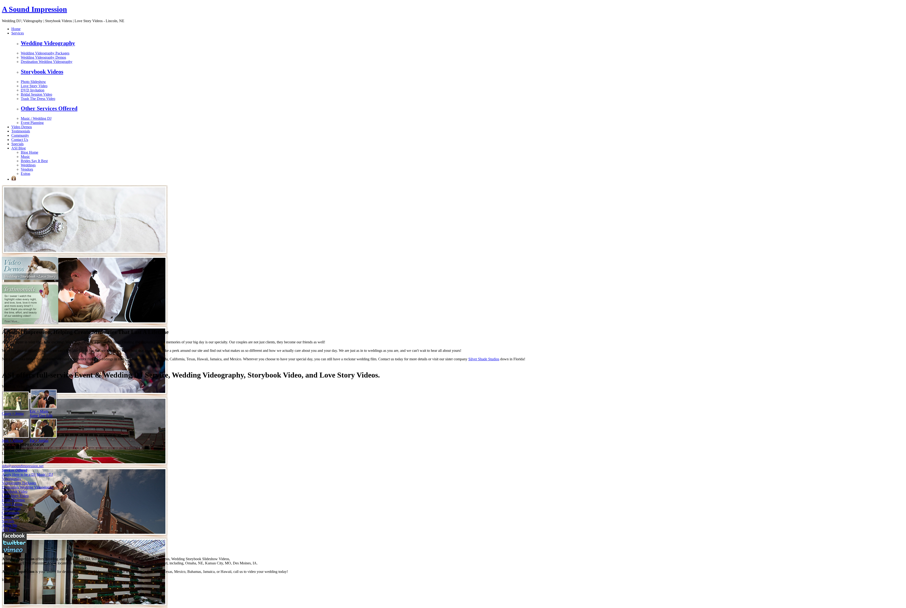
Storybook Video (14, 491)
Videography (11, 479)
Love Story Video (34, 86)
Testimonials (20, 131)
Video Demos (21, 127)
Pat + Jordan (39, 441)
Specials (17, 144)
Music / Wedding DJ (36, 118)
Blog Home (29, 152)
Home (16, 29)
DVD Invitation (32, 90)
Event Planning (32, 123)
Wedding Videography (48, 43)
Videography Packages (19, 483)
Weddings (28, 165)
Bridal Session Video (36, 94)
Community (20, 135)
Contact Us (19, 140)
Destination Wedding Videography (46, 62)
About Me (9, 525)
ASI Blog (18, 148)
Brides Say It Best (34, 161)
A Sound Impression (34, 9)
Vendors (27, 169)
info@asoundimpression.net (22, 466)
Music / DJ (45, 474)
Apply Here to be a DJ (19, 474)
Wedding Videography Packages (45, 53)
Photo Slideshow (33, 82)
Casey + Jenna (13, 413)
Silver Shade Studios (483, 359)
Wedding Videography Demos (43, 57)
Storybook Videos (42, 72)
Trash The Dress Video (38, 99)
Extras (25, 174)
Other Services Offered (49, 108)
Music (25, 157)
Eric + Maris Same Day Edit (41, 413)
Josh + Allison (12, 441)
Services (17, 33)
